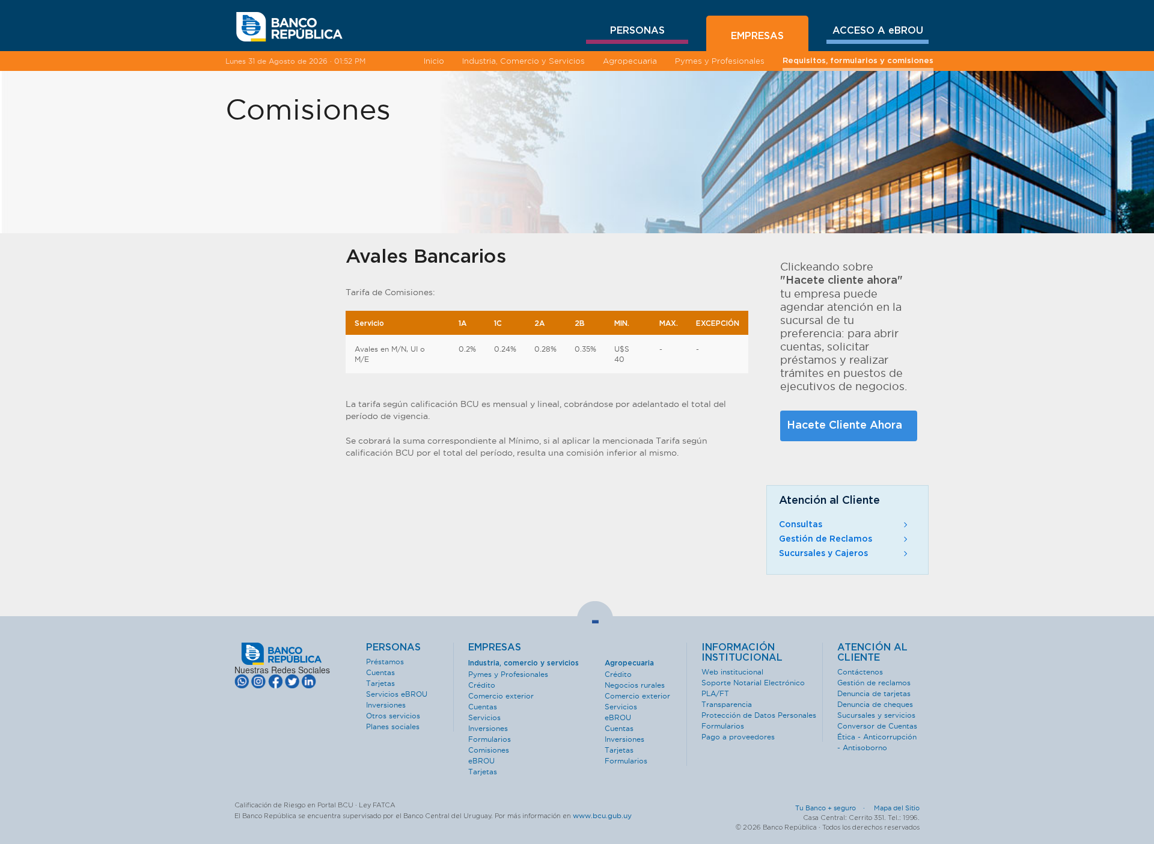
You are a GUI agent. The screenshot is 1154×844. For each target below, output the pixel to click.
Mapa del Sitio (897, 808)
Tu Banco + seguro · (833, 808)
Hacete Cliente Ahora (844, 425)
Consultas (800, 525)
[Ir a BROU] (289, 27)
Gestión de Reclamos (825, 539)
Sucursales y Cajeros (823, 553)
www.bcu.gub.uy (602, 815)
